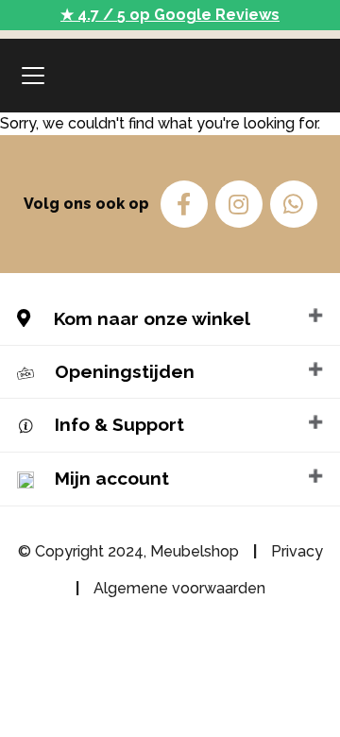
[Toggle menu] (33, 76)
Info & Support (119, 424)
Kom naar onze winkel (149, 318)
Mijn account (112, 478)
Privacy (297, 551)
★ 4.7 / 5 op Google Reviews (170, 15)
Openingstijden (125, 371)
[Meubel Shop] (170, 75)
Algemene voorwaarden (179, 588)
